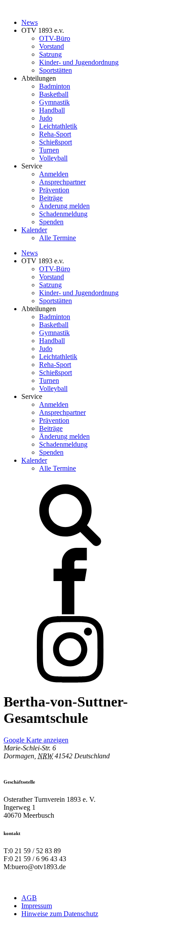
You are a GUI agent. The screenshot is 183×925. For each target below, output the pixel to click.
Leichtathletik (58, 126)
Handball (52, 110)
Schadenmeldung (63, 214)
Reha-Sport (55, 134)
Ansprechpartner (62, 182)
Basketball (53, 94)
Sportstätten (55, 70)
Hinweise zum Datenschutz (59, 913)
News (29, 22)
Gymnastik (54, 102)
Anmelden (53, 174)
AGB (29, 898)
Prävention (54, 190)
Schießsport (55, 142)
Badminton (54, 86)
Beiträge (51, 198)
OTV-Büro (54, 38)
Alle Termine (57, 238)
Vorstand (51, 46)
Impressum (36, 905)
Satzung (50, 54)
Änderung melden (64, 206)
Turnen (49, 150)
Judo (45, 118)
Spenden (51, 222)
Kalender (34, 230)
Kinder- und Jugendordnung (79, 62)
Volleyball (53, 158)
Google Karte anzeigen (36, 740)
